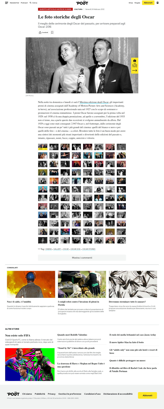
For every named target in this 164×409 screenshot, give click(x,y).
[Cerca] (30, 2)
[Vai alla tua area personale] (157, 2)
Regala (137, 3)
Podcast (24, 3)
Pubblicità (40, 393)
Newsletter (14, 3)
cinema (48, 249)
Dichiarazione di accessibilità (117, 393)
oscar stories (88, 249)
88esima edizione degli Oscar (94, 102)
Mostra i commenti (82, 257)
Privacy (51, 393)
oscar (66, 249)
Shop (131, 3)
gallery (57, 249)
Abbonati (148, 2)
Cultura (78, 9)
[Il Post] (82, 3)
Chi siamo (27, 393)
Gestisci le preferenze (69, 393)
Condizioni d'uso (92, 393)
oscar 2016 (75, 249)
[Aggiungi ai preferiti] (52, 32)
